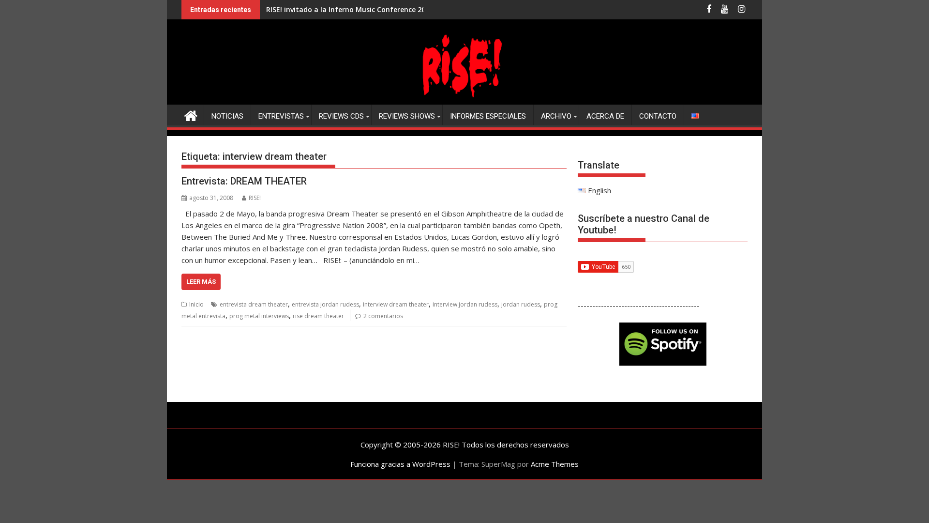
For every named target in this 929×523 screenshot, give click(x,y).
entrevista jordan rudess (325, 304)
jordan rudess (520, 304)
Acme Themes (555, 464)
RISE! (255, 198)
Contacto (657, 116)
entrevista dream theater (254, 304)
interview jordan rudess (465, 304)
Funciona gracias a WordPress (400, 464)
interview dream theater (396, 304)
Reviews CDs (341, 116)
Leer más (201, 281)
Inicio (196, 304)
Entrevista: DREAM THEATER (244, 181)
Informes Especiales (488, 116)
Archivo (556, 116)
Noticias (227, 116)
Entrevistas (281, 116)
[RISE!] (464, 99)
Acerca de (605, 116)
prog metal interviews (259, 316)
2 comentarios (383, 316)
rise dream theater (318, 316)
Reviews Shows (407, 116)
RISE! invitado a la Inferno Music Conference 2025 (349, 9)
